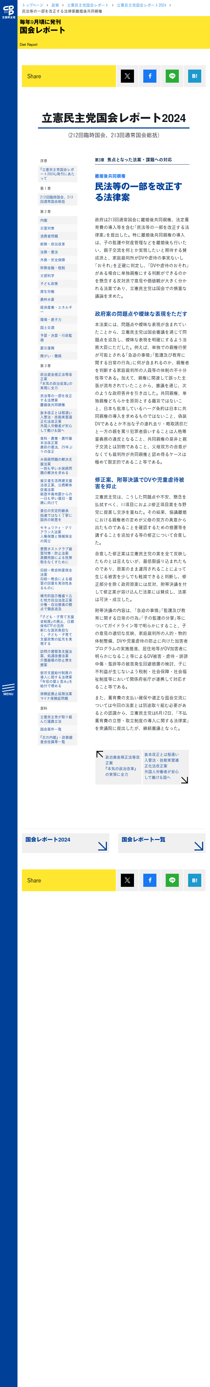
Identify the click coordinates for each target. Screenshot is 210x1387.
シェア (149, 76)
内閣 (43, 220)
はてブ (194, 76)
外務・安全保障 (52, 259)
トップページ (32, 5)
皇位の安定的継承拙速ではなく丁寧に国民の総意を (56, 515)
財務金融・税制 (52, 267)
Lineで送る (172, 76)
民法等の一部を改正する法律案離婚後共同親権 (56, 400)
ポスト (127, 76)
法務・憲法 (49, 251)
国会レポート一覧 (143, 839)
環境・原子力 (51, 319)
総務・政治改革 (52, 243)
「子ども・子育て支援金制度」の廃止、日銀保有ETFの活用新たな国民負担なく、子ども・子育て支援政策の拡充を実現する (57, 630)
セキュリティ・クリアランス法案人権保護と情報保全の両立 (56, 534)
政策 (55, 5)
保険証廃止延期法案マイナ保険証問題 (56, 695)
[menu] (8, 689)
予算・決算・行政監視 (56, 337)
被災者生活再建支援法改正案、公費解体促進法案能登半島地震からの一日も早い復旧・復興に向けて (56, 491)
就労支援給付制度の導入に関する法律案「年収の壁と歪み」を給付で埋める (56, 679)
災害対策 (47, 228)
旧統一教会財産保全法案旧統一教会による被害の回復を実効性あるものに (56, 578)
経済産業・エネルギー (56, 309)
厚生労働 (47, 291)
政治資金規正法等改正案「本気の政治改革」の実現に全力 (56, 381)
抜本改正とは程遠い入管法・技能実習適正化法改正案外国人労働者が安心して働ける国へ (56, 421)
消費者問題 (49, 235)
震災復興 (47, 347)
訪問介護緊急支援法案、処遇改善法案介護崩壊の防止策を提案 (56, 658)
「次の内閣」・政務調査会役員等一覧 (56, 739)
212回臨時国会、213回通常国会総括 (56, 199)
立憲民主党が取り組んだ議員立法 (56, 719)
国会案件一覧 (51, 729)
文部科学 (47, 275)
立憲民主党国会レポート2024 (141, 5)
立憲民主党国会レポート (88, 5)
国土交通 (47, 327)
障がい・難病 (51, 355)
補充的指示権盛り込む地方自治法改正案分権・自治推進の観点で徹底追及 (56, 602)
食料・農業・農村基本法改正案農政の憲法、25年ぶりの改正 (56, 445)
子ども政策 (49, 283)
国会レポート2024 (47, 839)
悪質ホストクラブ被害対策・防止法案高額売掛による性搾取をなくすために (56, 555)
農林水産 (47, 299)
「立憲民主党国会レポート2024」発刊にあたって (57, 174)
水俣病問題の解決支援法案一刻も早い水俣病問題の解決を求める (56, 466)
